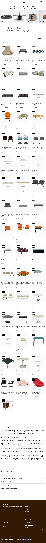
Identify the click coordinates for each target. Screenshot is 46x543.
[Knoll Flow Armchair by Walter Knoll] (7, 52)
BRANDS (4, 526)
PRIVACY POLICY (28, 517)
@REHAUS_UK (27, 527)
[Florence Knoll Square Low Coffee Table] (23, 206)
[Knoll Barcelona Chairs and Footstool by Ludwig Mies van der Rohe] (23, 229)
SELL (35, 8)
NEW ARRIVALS (33, 6)
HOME (11, 6)
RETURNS (27, 514)
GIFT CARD (19, 8)
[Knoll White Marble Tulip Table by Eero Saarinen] (7, 340)
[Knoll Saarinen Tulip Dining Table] (23, 162)
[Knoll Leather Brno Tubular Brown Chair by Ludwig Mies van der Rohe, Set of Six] (23, 251)
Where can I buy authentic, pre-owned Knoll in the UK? (12, 478)
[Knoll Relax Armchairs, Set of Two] (38, 73)
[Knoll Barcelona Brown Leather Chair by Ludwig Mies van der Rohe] (7, 206)
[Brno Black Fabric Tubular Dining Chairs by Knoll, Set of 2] (7, 384)
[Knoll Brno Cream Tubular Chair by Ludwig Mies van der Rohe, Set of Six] (23, 116)
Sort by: (3, 38)
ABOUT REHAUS (22, 6)
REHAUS (23, 2)
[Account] (35, 1)
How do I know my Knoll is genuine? (8, 481)
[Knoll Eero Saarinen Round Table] (38, 296)
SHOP (15, 6)
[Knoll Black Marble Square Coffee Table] (23, 318)
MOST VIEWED (12, 8)
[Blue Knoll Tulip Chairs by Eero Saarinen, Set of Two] (23, 139)
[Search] (43, 1)
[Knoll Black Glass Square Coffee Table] (7, 362)
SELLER (4, 525)
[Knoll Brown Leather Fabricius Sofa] (23, 95)
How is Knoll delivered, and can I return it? (9, 488)
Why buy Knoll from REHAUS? (7, 492)
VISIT (31, 8)
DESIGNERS (26, 8)
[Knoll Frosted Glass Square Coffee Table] (38, 340)
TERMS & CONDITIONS (29, 519)
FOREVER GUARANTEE (29, 508)
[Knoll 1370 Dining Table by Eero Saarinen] (7, 318)
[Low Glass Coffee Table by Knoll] (38, 206)
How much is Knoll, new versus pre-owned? (9, 485)
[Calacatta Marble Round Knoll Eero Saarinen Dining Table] (38, 362)
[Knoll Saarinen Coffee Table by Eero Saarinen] (38, 162)
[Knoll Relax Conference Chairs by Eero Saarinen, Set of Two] (7, 296)
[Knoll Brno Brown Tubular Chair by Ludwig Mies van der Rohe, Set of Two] (7, 139)
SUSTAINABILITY (28, 509)
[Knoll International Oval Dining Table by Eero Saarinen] (38, 95)
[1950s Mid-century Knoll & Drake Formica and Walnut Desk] (7, 405)
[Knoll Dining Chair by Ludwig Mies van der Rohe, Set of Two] (38, 139)
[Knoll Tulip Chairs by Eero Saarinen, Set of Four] (23, 296)
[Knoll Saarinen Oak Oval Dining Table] (23, 183)
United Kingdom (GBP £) (6, 536)
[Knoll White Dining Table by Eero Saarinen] (38, 318)
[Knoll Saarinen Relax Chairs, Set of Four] (38, 52)
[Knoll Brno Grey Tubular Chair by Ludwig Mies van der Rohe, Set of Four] (7, 274)
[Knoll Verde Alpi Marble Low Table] (23, 52)
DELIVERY (27, 512)
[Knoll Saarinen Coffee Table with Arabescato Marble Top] (23, 362)
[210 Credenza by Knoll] (38, 251)
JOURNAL (27, 511)
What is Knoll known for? (6, 475)
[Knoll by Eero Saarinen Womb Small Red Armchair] (38, 384)
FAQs (26, 516)
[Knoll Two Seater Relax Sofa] (23, 73)
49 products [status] (4, 42)
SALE (28, 6)
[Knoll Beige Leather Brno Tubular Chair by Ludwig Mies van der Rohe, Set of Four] (38, 116)
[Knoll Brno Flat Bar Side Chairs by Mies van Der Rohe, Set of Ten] (7, 73)
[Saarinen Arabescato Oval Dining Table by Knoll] (7, 183)
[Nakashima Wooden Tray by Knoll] (38, 229)
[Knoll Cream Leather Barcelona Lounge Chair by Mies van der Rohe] (23, 340)
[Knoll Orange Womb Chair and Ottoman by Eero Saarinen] (7, 116)
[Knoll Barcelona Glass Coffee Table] (7, 251)
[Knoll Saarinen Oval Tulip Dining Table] (7, 162)
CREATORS (5, 528)
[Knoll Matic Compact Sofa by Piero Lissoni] (7, 95)
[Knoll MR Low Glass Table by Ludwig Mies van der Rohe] (38, 274)
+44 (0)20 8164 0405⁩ (29, 525)
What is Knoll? (4, 468)
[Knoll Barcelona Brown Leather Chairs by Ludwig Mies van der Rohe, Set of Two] (38, 183)
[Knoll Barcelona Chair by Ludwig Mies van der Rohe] (7, 229)
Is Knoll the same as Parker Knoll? (7, 471)
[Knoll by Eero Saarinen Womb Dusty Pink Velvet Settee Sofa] (23, 384)
